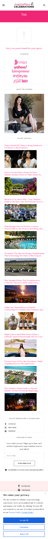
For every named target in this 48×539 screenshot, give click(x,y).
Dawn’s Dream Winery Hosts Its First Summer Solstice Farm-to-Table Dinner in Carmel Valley (23, 173)
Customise (24, 527)
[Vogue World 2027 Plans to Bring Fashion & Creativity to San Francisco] (21, 159)
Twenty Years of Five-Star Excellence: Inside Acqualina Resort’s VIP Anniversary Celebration (24, 362)
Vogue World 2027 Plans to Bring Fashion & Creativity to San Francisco (23, 146)
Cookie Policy (27, 512)
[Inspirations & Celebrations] (24, 5)
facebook (26, 486)
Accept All (24, 520)
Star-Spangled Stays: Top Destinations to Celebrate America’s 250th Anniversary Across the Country (22, 281)
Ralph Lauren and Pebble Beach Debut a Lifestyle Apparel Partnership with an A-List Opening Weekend (24, 335)
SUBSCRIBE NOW (24, 463)
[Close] (45, 493)
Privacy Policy (14, 512)
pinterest (26, 490)
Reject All (24, 534)
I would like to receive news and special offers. (26, 470)
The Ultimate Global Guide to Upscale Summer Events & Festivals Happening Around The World (21, 389)
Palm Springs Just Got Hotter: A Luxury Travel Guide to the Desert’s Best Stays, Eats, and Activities (24, 227)
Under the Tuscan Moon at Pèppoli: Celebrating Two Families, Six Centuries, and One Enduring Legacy (24, 308)
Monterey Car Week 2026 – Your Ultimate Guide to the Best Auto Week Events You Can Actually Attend (24, 200)
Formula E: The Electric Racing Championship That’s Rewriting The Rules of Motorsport (24, 254)
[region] (24, 515)
